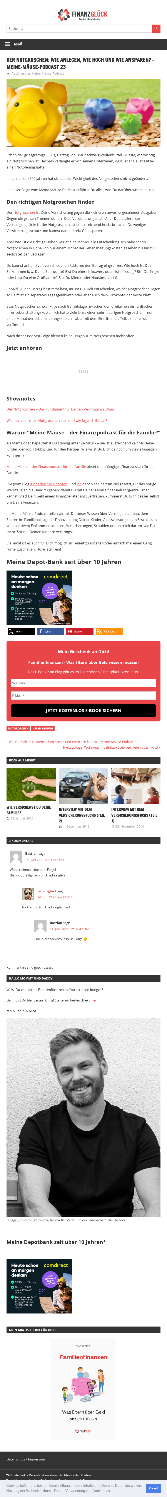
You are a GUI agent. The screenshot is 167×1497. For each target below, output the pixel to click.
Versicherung (43, 728)
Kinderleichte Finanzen (48, 484)
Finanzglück (47, 891)
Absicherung (21, 73)
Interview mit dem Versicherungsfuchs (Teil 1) (134, 815)
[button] (112, 1491)
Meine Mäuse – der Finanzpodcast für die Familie (46, 466)
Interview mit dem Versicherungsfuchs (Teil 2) (82, 815)
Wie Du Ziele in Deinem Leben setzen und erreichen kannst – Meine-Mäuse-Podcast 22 (73, 741)
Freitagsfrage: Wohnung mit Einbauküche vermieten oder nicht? (110, 747)
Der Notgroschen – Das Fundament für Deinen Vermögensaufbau (60, 409)
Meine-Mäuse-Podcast (48, 73)
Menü (18, 44)
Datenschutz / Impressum (26, 1459)
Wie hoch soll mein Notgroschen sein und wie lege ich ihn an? (57, 420)
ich (79, 484)
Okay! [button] (153, 1488)
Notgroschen (24, 212)
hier (93, 1000)
